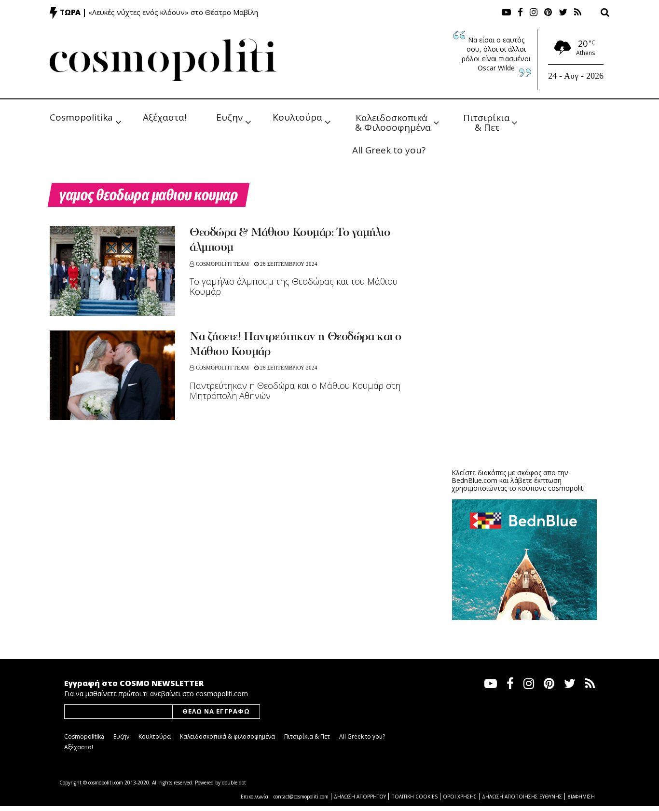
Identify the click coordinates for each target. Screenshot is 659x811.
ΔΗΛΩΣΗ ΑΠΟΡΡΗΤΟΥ (360, 796)
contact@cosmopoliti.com (301, 796)
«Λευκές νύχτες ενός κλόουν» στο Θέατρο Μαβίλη (173, 12)
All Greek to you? (389, 150)
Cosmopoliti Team (222, 264)
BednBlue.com (474, 480)
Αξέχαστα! (164, 117)
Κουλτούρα (297, 117)
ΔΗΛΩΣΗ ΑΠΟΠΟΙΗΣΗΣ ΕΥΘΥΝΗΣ (522, 796)
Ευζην (229, 117)
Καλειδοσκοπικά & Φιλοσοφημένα (393, 121)
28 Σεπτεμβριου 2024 (288, 264)
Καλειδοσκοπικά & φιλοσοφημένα (227, 736)
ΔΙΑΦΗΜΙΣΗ (581, 796)
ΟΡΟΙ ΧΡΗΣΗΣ (460, 796)
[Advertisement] (524, 386)
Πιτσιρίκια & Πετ (487, 121)
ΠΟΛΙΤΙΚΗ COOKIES (414, 796)
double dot (234, 782)
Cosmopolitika (81, 117)
